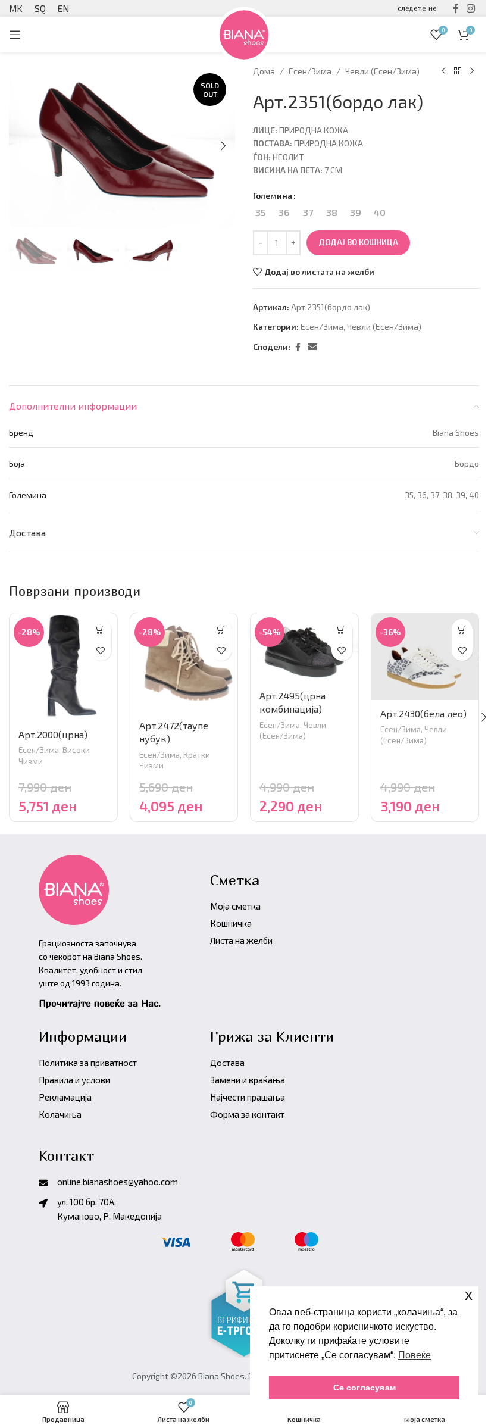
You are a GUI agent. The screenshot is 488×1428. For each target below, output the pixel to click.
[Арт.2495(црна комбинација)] (304, 647)
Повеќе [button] (414, 1355)
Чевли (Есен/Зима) (382, 71)
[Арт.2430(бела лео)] (425, 656)
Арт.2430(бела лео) (423, 713)
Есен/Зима (310, 71)
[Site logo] (244, 33)
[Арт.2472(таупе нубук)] (184, 662)
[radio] (260, 212)
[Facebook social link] (297, 347)
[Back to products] (458, 71)
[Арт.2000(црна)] (63, 667)
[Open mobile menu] (15, 34)
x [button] (469, 1295)
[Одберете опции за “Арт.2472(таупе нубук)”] (221, 629)
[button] (223, 146)
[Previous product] (443, 71)
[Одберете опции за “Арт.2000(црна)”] (100, 629)
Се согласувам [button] (364, 1387)
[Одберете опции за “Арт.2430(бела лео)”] (462, 629)
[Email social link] (312, 347)
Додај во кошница (358, 242)
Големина (272, 195)
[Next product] (472, 71)
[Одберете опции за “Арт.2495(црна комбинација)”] (341, 629)
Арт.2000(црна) (52, 734)
